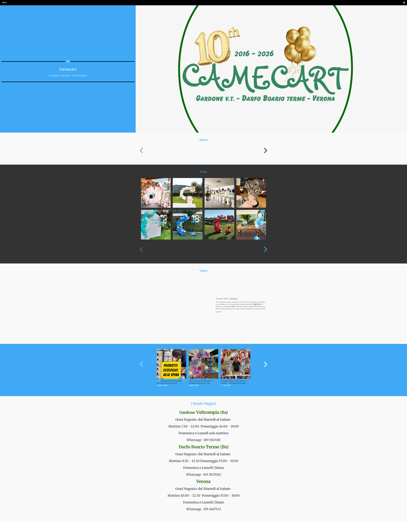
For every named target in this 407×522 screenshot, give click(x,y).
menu (4, 2)
